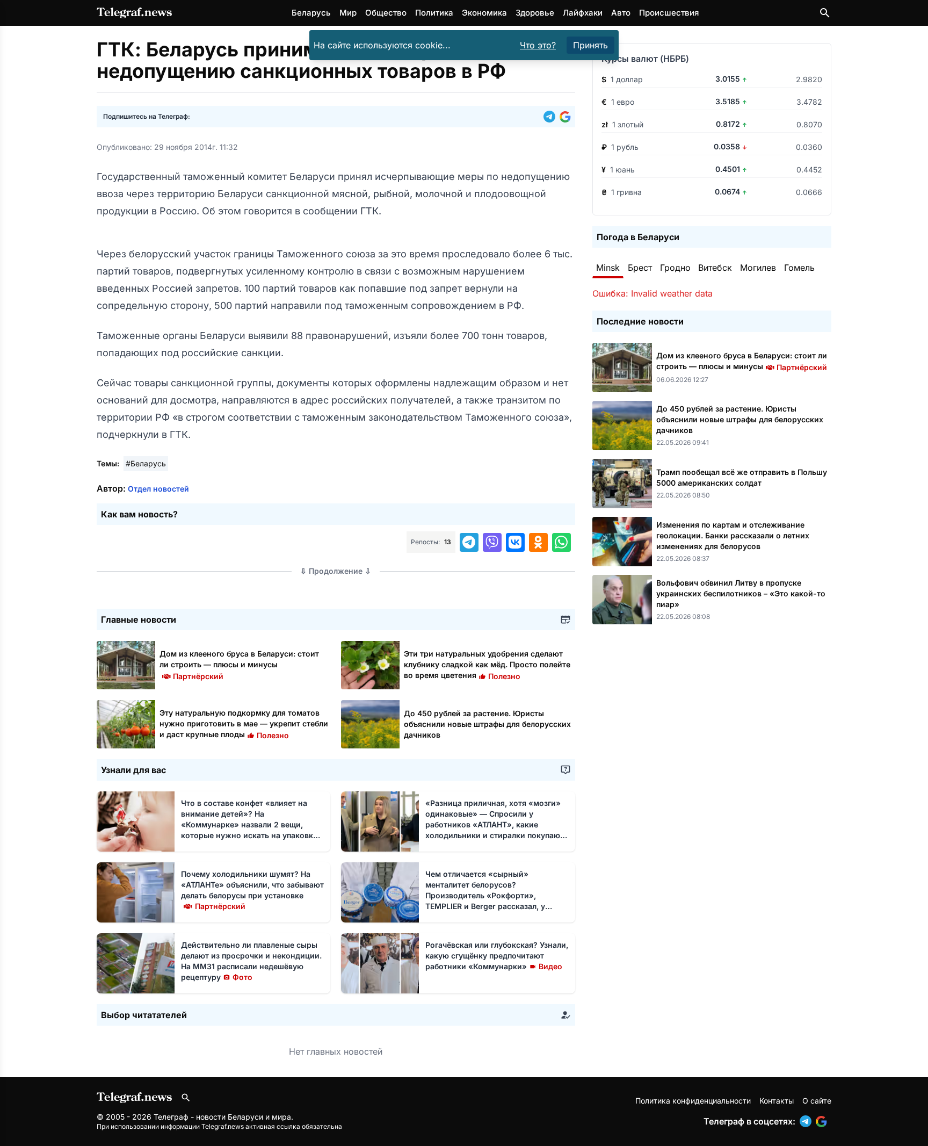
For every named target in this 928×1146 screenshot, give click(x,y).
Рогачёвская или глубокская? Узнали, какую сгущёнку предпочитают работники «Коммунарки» (496, 955)
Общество (386, 13)
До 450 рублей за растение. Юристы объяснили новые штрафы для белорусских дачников (487, 724)
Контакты (776, 1100)
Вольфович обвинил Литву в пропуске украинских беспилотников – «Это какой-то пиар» (740, 593)
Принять (590, 45)
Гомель (799, 267)
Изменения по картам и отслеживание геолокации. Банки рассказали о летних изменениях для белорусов (732, 535)
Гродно (675, 267)
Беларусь (311, 13)
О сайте (816, 1100)
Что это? (538, 45)
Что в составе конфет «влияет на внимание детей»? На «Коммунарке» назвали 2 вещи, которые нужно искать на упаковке (249, 824)
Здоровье (535, 13)
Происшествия (669, 13)
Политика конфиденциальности (693, 1100)
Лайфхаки (583, 13)
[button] (551, 116)
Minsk (608, 267)
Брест (640, 267)
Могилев (758, 267)
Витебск (715, 267)
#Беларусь (146, 463)
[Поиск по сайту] (824, 12)
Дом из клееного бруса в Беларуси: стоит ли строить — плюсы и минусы (239, 664)
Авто (620, 13)
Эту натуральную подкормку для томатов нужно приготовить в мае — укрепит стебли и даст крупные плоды (244, 723)
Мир (348, 13)
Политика (434, 13)
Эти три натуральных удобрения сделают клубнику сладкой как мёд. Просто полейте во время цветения (487, 664)
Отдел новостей (158, 488)
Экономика (484, 13)
